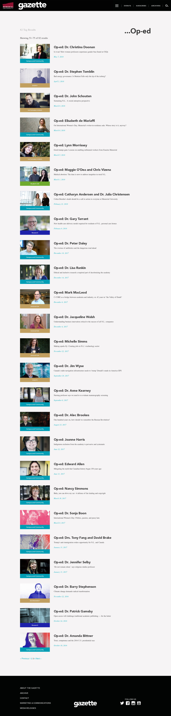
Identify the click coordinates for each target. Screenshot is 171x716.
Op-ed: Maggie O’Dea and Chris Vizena (82, 170)
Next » (38, 658)
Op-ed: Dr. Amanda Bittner (73, 636)
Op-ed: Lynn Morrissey (70, 145)
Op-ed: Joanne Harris (69, 439)
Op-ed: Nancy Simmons (71, 488)
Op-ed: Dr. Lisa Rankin (70, 268)
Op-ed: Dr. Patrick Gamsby (73, 611)
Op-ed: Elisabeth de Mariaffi (74, 121)
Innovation (35, 306)
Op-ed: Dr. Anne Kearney (72, 390)
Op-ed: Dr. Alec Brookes (71, 415)
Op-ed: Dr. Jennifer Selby (72, 562)
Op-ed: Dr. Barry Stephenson (75, 587)
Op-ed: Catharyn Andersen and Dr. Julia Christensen (92, 194)
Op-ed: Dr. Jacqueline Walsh (74, 317)
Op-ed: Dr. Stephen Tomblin (74, 71)
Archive (24, 693)
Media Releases (28, 708)
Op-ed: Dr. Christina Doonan (74, 47)
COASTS (35, 380)
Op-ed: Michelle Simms (70, 341)
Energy (35, 85)
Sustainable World (35, 110)
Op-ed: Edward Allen (69, 464)
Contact (24, 698)
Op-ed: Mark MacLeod (70, 292)
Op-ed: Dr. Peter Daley (70, 243)
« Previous (24, 658)
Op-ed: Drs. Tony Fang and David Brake (82, 538)
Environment (35, 601)
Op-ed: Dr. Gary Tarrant (71, 219)
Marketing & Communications (35, 703)
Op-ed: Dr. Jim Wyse (69, 366)
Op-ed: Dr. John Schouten (73, 96)
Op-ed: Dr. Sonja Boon (70, 513)
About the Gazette (30, 688)
